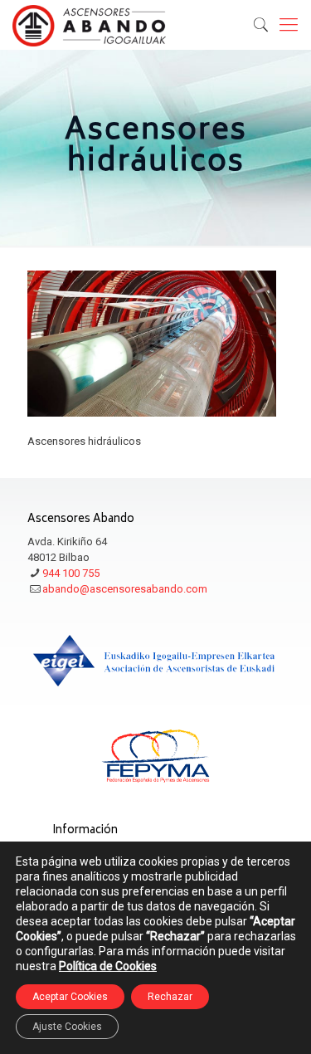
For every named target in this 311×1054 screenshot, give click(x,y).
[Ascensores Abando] (89, 25)
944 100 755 (71, 573)
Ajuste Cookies (67, 1026)
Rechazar (170, 997)
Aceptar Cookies (70, 997)
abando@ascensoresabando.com (124, 589)
